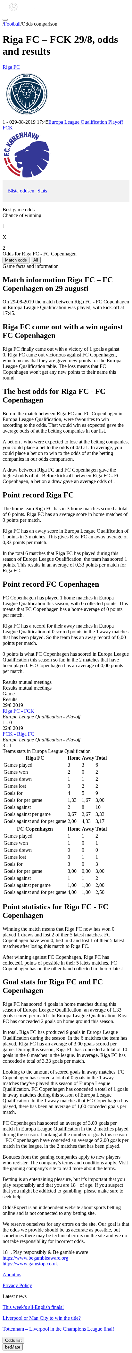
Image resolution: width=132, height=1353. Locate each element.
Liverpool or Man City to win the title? (42, 1318)
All (35, 260)
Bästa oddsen (20, 190)
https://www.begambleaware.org (35, 1258)
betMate (12, 1347)
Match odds (16, 260)
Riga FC (11, 67)
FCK (8, 127)
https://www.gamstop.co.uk (30, 1263)
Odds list (13, 1340)
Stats (42, 190)
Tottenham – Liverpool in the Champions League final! (58, 1329)
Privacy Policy (17, 1285)
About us (12, 1274)
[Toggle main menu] (5, 20)
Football (12, 24)
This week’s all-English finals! (33, 1307)
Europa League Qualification (85, 122)
